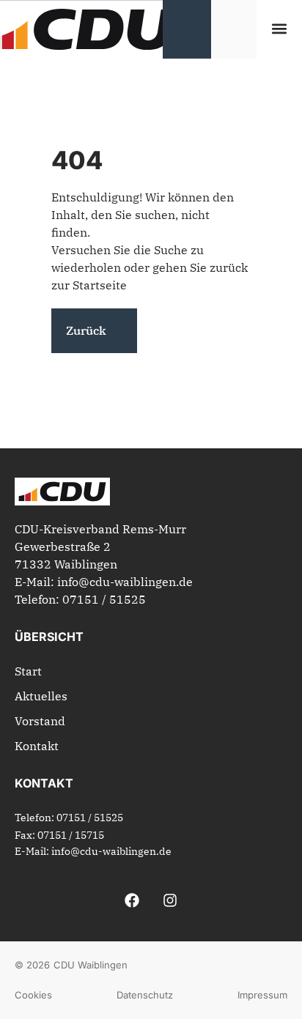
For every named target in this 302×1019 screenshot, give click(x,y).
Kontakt (37, 745)
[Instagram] (170, 900)
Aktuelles (41, 696)
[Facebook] (132, 900)
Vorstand (40, 721)
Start (28, 671)
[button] (280, 29)
